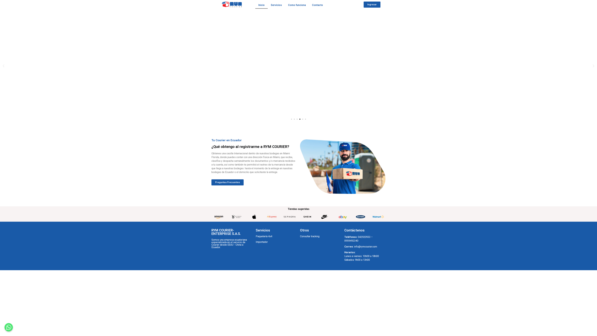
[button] (372, 5)
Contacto (317, 5)
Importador (262, 241)
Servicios (276, 5)
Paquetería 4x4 (264, 236)
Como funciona (297, 5)
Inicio (261, 5)
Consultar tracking (309, 236)
